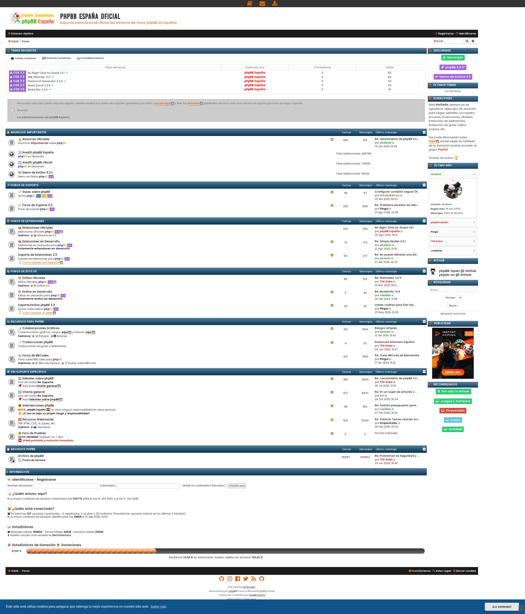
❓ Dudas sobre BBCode (80, 363)
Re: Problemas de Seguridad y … (397, 456)
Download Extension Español (395, 342)
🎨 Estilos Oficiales (31, 278)
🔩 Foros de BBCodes (33, 355)
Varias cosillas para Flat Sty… (395, 305)
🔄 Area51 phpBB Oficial (35, 162)
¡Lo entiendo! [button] (501, 606)
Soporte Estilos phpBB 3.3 (36, 305)
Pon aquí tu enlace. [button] (454, 391)
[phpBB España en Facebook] (238, 579)
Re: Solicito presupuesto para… (396, 405)
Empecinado (388, 423)
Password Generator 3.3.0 (46, 81)
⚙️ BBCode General (47, 363)
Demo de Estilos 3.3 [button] (454, 77)
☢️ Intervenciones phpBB (36, 405)
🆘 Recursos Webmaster (36, 419)
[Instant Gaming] (453, 353)
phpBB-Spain (449, 271)
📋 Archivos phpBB (21, 449)
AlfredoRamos (389, 195)
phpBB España (254, 73)
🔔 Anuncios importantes (27, 132)
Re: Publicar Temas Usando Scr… (397, 419)
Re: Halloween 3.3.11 (388, 278)
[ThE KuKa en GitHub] (262, 579)
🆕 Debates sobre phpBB (36, 378)
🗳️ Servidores (41, 427)
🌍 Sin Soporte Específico (26, 372)
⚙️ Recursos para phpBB (25, 322)
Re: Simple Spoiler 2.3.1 (390, 241)
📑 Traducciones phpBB (35, 342)
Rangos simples (386, 328)
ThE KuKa (386, 281)
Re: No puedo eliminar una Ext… (396, 254)
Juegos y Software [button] (454, 401)
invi (382, 395)
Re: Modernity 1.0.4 (387, 291)
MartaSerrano (61, 535)
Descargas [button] (454, 57)
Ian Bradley (248, 587)
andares (385, 142)
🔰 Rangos (42, 336)
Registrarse (46, 479)
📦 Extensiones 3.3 (44, 235)
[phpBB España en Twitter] (246, 579)
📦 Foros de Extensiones (25, 221)
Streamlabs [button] (454, 411)
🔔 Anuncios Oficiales (33, 139)
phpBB (232, 591)
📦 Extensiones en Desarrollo (39, 241)
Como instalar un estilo (37, 313)
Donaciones (70, 545)
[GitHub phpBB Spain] (222, 579)
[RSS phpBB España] (254, 579)
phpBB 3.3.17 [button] (454, 67)
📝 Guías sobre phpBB (34, 192)
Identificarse (22, 479)
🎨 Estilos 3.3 (41, 285)
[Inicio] (32, 19)
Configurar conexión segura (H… (397, 191)
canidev (385, 295)
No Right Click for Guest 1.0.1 (46, 73)
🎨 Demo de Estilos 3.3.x (35, 173)
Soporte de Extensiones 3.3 (37, 255)
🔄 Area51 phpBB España (36, 152)
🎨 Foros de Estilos (22, 271)
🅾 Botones (60, 336)
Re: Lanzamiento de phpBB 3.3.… (397, 139)
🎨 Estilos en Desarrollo (35, 292)
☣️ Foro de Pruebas (32, 433)
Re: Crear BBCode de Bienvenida (397, 355)
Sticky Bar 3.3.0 (38, 89)
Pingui (384, 208)
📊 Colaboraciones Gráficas (38, 328)
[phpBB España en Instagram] (230, 579)
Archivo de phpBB (31, 456)
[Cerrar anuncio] (424, 100)
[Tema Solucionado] (67, 73)
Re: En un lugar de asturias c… (396, 392)
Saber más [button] (158, 606)
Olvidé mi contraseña (196, 485)
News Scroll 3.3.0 (39, 85)
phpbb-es (447, 275)
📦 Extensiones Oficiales (35, 228)
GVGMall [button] (454, 429)
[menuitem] (250, 3)
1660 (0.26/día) (453, 213)
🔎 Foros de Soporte (23, 185)
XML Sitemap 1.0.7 (39, 77)
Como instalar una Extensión (41, 262)
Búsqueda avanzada (453, 313)
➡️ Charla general (31, 392)
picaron (385, 258)
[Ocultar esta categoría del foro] (424, 132)
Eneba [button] (454, 420)
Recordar (218, 485)
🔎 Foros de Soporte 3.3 (35, 205)
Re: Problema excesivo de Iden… (397, 205)
